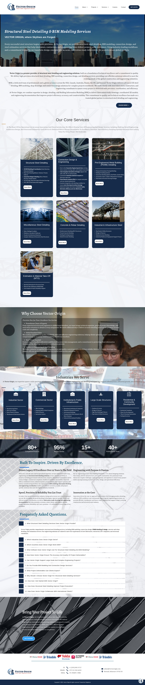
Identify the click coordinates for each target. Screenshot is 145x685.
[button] (31, 657)
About (84, 7)
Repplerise (88, 682)
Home (76, 7)
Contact (123, 7)
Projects (93, 7)
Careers (115, 7)
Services (104, 7)
